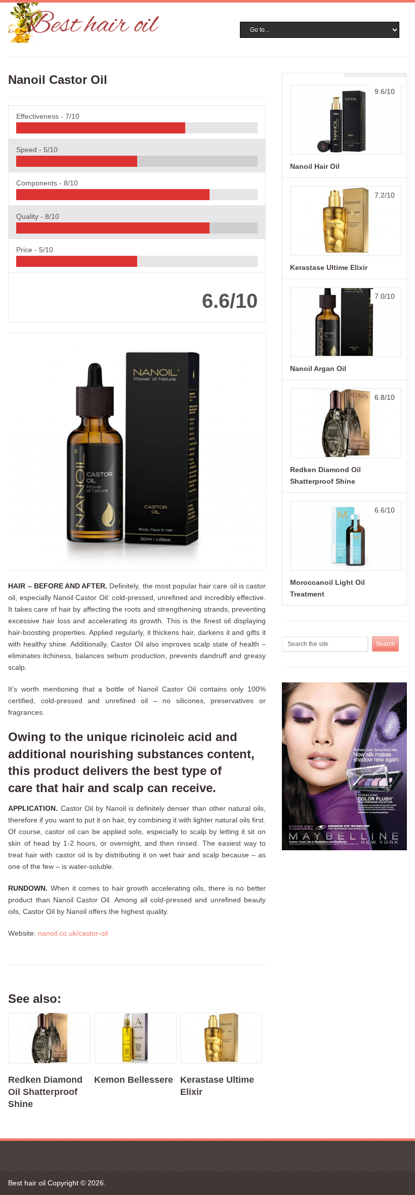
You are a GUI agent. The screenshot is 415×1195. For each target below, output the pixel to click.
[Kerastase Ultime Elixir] (344, 256)
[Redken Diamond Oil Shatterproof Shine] (344, 458)
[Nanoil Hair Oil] (344, 155)
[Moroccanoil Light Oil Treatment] (344, 571)
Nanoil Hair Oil (315, 166)
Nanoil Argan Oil (318, 368)
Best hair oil (27, 1183)
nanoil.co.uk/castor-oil (73, 933)
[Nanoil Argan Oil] (344, 357)
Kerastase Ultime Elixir (328, 267)
